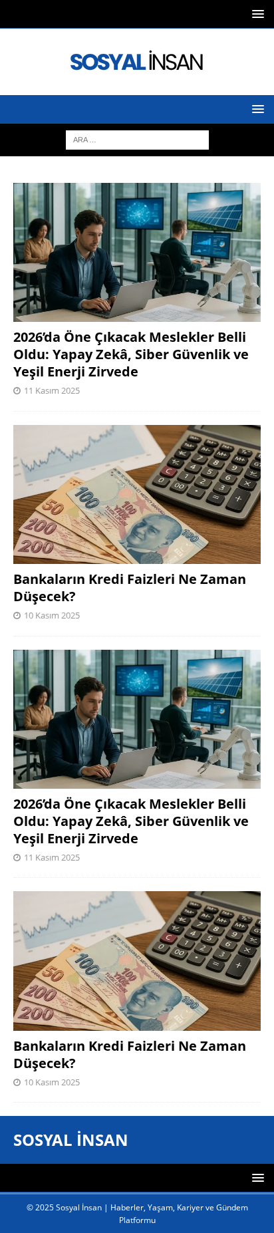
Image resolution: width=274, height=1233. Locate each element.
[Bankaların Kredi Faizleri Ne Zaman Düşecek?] (137, 494)
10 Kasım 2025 (52, 615)
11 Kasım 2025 (52, 390)
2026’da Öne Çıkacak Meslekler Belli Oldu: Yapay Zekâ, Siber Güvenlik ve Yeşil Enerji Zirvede (131, 354)
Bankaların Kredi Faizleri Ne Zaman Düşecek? (129, 587)
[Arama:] (137, 138)
